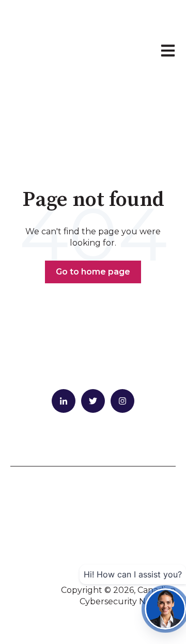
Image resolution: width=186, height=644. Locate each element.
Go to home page (93, 272)
